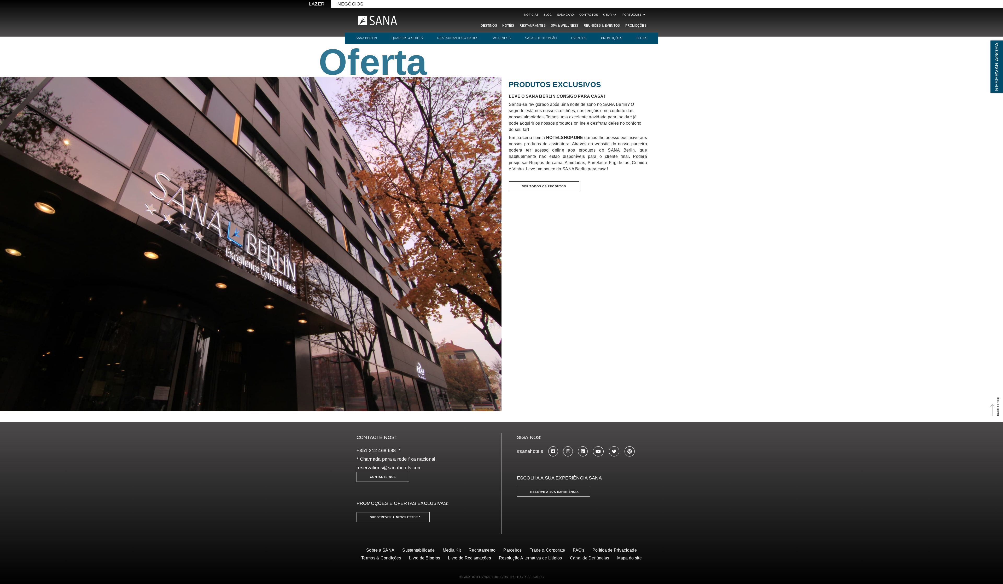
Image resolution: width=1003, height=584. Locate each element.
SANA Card (565, 14)
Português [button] (634, 14)
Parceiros (512, 550)
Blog (548, 14)
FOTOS (642, 38)
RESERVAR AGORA (996, 66)
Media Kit (452, 550)
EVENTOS (578, 38)
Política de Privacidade (614, 550)
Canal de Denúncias (589, 558)
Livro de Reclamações (469, 558)
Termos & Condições (381, 558)
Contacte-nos (383, 476)
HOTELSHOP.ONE (564, 137)
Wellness (502, 38)
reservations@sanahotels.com (389, 467)
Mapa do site (629, 558)
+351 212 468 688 (376, 450)
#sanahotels (530, 451)
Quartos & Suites (407, 38)
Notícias (531, 14)
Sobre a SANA (380, 550)
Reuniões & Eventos (602, 25)
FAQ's (578, 550)
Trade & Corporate (547, 550)
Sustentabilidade (418, 550)
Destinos (489, 25)
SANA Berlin (366, 38)
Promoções (635, 25)
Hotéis (508, 25)
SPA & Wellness (565, 25)
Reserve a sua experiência (554, 491)
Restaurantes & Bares (457, 38)
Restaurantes (533, 25)
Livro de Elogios (424, 558)
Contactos (588, 14)
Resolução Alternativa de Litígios (530, 558)
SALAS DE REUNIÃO (541, 38)
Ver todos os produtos (544, 186)
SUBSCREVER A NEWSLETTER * (395, 517)
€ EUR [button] (610, 14)
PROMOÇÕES (611, 38)
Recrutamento (482, 550)
